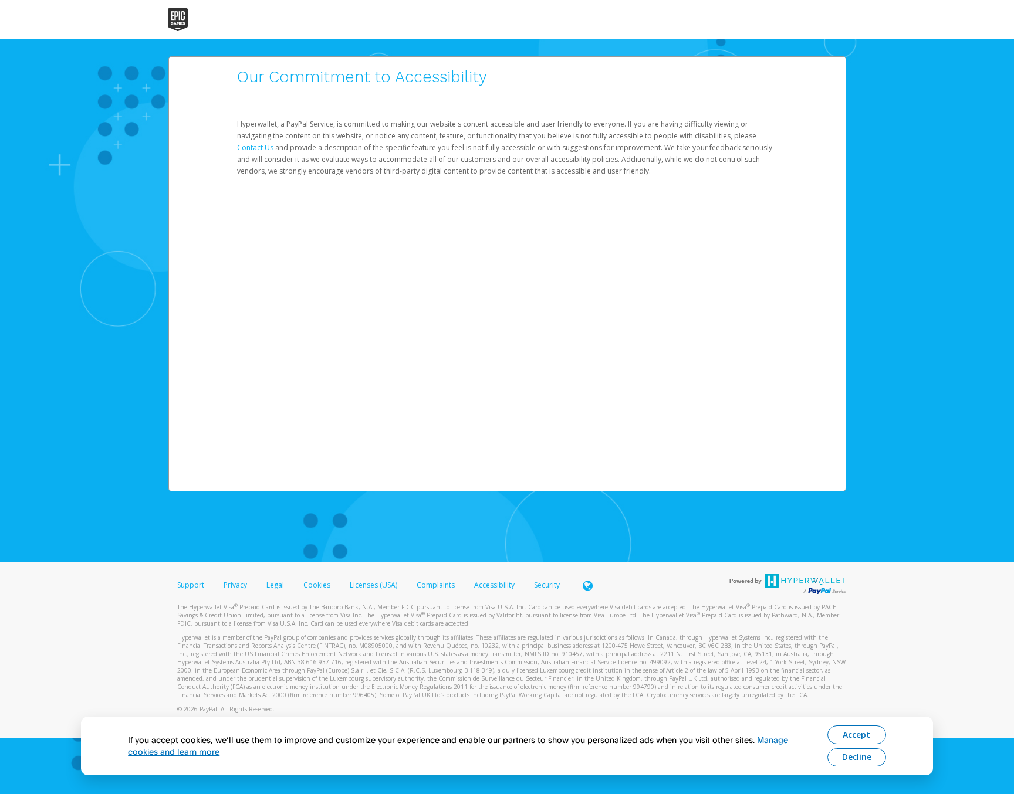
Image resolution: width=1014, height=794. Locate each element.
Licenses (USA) (374, 585)
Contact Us (256, 147)
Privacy (235, 585)
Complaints (437, 585)
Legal (275, 585)
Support (190, 585)
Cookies (316, 585)
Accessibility (494, 585)
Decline (856, 756)
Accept (856, 734)
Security (547, 585)
